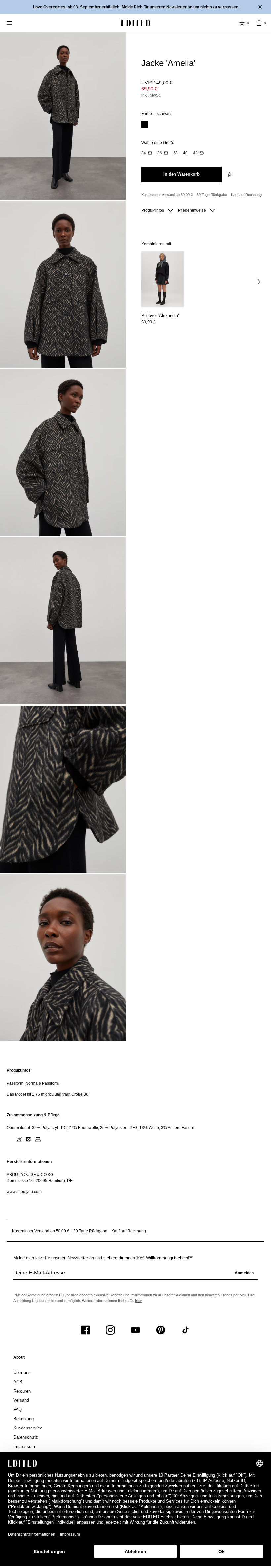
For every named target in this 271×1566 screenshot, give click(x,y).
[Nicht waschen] (10, 1139)
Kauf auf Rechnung (246, 195)
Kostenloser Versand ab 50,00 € (167, 195)
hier (138, 1301)
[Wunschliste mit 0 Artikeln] (242, 23)
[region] (135, 1082)
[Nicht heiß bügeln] (37, 1139)
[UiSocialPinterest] (160, 1330)
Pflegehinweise (192, 210)
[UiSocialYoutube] (135, 1330)
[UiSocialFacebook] (85, 1330)
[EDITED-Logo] (135, 23)
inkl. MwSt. (151, 95)
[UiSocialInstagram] (110, 1330)
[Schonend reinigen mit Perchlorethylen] (47, 1139)
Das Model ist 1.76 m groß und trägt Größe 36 (47, 1094)
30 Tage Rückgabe (212, 195)
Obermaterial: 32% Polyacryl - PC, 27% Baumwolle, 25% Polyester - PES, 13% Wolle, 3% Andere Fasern (100, 1127)
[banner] (135, 7)
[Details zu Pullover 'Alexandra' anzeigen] (162, 279)
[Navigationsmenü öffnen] (10, 23)
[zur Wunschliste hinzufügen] (230, 174)
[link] (19, 1358)
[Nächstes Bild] (259, 282)
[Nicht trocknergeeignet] (28, 1139)
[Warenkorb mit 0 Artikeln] (259, 23)
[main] (135, 1131)
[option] (144, 125)
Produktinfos (153, 210)
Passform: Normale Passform (33, 1083)
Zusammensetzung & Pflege (33, 1115)
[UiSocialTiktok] (185, 1330)
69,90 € (149, 88)
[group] (135, 1275)
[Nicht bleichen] (19, 1139)
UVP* (156, 82)
